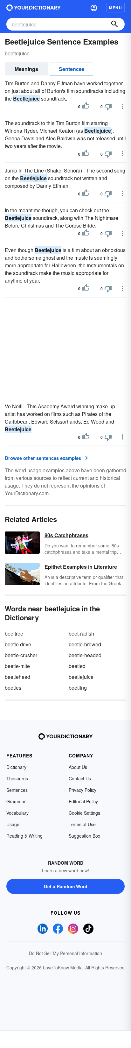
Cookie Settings (84, 813)
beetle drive (18, 644)
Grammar (16, 801)
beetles (13, 687)
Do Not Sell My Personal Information (65, 953)
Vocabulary (17, 813)
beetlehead (17, 676)
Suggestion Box (84, 836)
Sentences (72, 69)
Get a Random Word (65, 886)
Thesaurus (17, 778)
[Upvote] (86, 106)
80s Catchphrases (66, 535)
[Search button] (114, 24)
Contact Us (80, 778)
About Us (78, 767)
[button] (94, 7)
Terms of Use (82, 824)
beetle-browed (85, 644)
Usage (12, 824)
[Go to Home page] (33, 7)
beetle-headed (85, 655)
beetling (78, 687)
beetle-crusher (21, 655)
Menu (115, 8)
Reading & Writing (24, 836)
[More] (122, 106)
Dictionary (16, 767)
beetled (77, 666)
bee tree (14, 633)
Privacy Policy (82, 790)
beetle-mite (17, 666)
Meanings (26, 69)
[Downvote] (108, 106)
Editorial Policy (83, 801)
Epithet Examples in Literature (81, 566)
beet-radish (81, 633)
